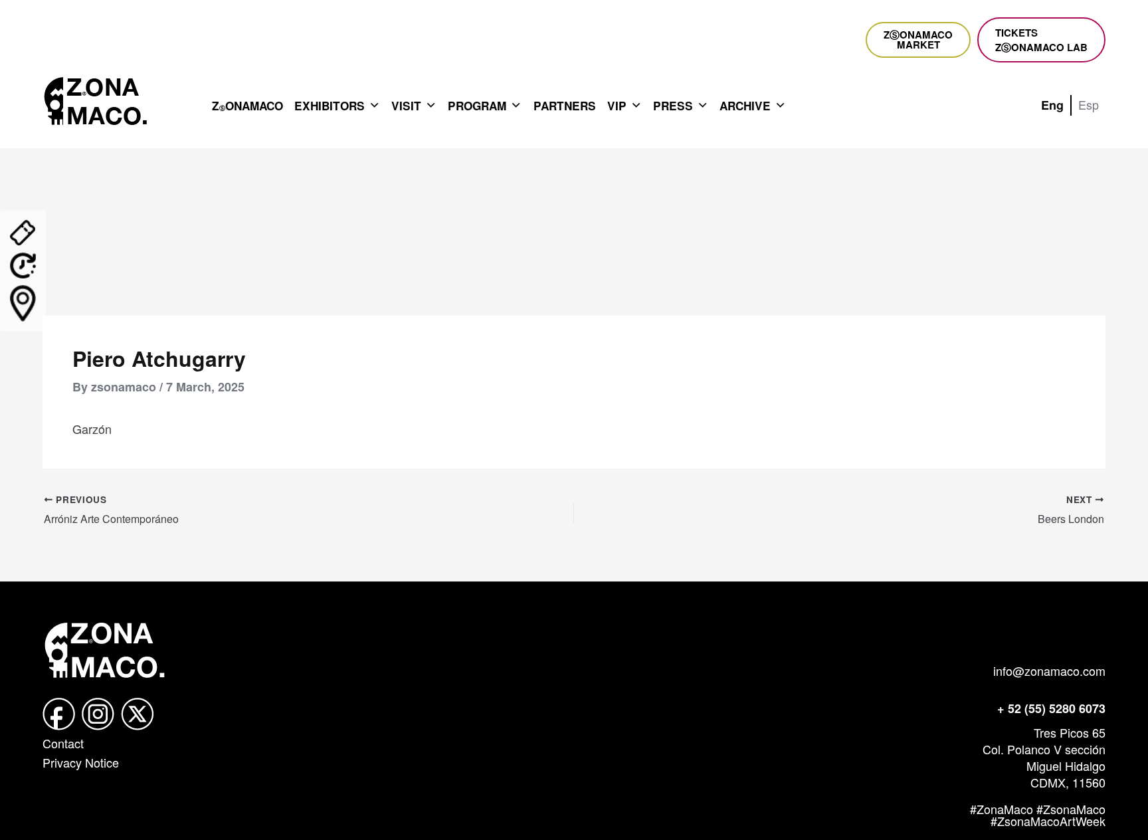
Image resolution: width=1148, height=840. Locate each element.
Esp (1088, 104)
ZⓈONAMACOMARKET (918, 39)
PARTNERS (564, 106)
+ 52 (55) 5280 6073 (1051, 708)
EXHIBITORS (329, 106)
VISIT (406, 106)
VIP (616, 106)
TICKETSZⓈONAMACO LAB (1041, 39)
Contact (63, 743)
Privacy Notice (81, 762)
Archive (745, 106)
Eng (1052, 105)
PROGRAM (477, 106)
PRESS (673, 106)
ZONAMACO (247, 106)
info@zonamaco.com (1049, 670)
